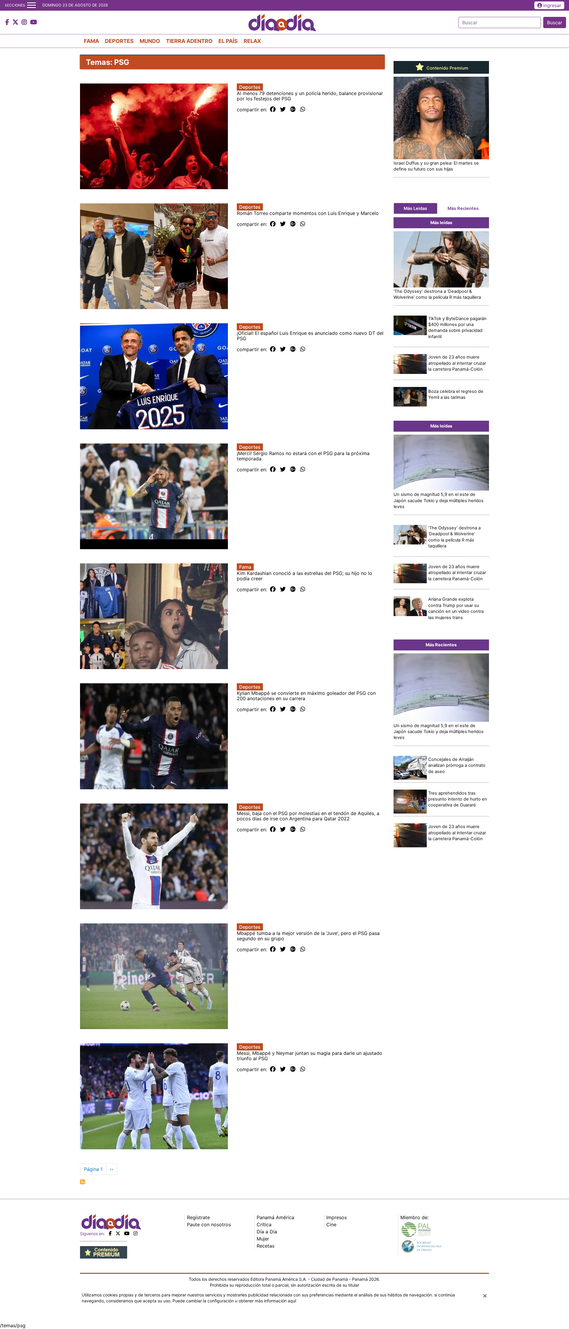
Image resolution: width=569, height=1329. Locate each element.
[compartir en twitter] (283, 110)
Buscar (554, 22)
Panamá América (275, 1217)
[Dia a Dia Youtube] (33, 22)
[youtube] (127, 1233)
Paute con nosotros (209, 1224)
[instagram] (135, 1233)
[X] (118, 1233)
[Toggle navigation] (31, 5)
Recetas (265, 1246)
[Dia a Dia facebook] (8, 22)
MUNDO (150, 41)
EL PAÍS (228, 41)
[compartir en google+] (293, 110)
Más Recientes (463, 208)
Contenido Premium (446, 68)
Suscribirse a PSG (82, 1181)
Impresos (336, 1217)
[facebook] (110, 1233)
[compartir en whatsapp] (303, 110)
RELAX (252, 41)
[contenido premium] (103, 1252)
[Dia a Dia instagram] (25, 22)
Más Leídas (415, 208)
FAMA (91, 41)
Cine (331, 1224)
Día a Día (267, 1232)
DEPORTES (119, 41)
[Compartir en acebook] (272, 110)
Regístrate (198, 1217)
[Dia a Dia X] (16, 22)
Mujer (263, 1239)
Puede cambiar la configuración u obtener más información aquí (234, 1300)
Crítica (264, 1224)
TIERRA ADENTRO (189, 41)
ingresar (552, 5)
